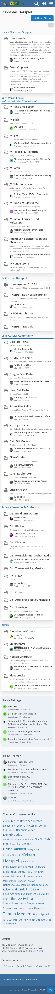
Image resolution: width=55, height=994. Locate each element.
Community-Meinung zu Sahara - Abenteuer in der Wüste (33, 448)
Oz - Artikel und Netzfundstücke (30, 599)
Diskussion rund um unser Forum (30, 481)
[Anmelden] (44, 3)
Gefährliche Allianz (23, 365)
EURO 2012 (19, 497)
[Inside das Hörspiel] (13, 4)
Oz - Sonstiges (18, 607)
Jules (6, 871)
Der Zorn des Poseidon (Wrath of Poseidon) (33, 416)
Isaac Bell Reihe (19, 390)
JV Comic (15, 168)
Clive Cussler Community (17, 335)
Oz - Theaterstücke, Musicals (28, 568)
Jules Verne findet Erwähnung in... (31, 210)
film (5, 844)
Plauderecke (17, 675)
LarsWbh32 (37, 950)
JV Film (14, 135)
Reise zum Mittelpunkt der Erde (20, 893)
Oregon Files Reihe (21, 374)
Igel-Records (27, 861)
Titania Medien (17, 913)
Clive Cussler (18, 457)
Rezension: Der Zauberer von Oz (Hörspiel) (33, 559)
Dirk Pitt (38, 839)
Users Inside (17, 38)
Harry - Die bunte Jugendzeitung (24, 731)
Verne (22, 919)
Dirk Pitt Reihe (19, 342)
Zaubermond (9, 923)
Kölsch (6, 876)
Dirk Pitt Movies (20, 441)
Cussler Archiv (19, 489)
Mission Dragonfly (23, 349)
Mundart (22, 880)
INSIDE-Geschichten (22, 313)
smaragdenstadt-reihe (25, 533)
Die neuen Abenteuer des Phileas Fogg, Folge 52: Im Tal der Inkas (33, 159)
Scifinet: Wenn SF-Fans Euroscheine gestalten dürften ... (33, 194)
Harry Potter (34, 849)
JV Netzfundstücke (21, 184)
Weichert (18, 126)
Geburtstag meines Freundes (28, 614)
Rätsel (6, 898)
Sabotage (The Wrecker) (25, 397)
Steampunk (10, 908)
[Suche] (36, 4)
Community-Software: (27, 990)
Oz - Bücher (17, 526)
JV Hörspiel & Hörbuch (24, 151)
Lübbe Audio (19, 876)
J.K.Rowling (39, 866)
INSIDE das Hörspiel (14, 278)
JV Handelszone (19, 263)
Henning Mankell (11, 855)
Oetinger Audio (11, 884)
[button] (51, 25)
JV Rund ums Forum (22, 106)
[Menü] (51, 4)
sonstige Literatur (21, 473)
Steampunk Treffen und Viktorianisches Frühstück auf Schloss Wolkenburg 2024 (33, 254)
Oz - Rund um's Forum (24, 513)
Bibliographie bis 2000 (19, 776)
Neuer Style (20, 517)
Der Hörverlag (12, 835)
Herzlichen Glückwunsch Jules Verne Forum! (33, 110)
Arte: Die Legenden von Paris (28, 229)
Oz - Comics (17, 592)
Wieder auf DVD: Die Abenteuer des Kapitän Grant (33, 143)
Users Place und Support (16, 32)
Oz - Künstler (18, 542)
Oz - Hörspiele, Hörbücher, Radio (30, 555)
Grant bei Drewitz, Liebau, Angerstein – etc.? (29, 739)
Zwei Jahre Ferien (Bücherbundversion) (27, 769)
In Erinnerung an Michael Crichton (31, 432)
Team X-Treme (25, 908)
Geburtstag (14, 844)
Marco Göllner (35, 876)
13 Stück (12, 797)
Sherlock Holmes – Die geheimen (23, 903)
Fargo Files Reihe (20, 406)
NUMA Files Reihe (21, 358)
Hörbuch (28, 854)
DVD (47, 839)
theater (38, 908)
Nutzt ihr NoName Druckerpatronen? (36, 648)
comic (42, 825)
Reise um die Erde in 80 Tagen (21, 889)
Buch (19, 825)
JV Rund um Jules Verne (24, 203)
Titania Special (41, 914)
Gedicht (26, 844)
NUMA (31, 880)
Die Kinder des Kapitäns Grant (18, 839)
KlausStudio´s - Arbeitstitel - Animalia (33, 666)
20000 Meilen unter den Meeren (22, 821)
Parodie (25, 884)
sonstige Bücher (20, 425)
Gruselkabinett (14, 849)
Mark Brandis (9, 880)
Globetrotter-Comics (22, 631)
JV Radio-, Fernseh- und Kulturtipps (24, 220)
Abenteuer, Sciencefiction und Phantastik (28, 240)
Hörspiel (11, 861)
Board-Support (19, 67)
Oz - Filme (16, 576)
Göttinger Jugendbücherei (21, 761)
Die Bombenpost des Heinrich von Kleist (33, 685)
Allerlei (5, 625)
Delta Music (9, 830)
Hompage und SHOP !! (23, 284)
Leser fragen (20, 635)
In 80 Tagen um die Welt (18, 866)
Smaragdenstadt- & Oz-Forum (20, 507)
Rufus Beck (44, 894)
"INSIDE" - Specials (21, 326)
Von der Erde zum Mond (39, 919)
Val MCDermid (10, 919)
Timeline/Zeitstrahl (23, 464)
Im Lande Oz (20, 583)
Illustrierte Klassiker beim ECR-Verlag (32, 175)
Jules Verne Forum (12, 98)
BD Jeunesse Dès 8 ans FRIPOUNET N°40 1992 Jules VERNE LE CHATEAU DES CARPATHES (28, 787)
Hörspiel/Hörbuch (21, 656)
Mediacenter (17, 644)
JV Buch (14, 119)
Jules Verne (17, 872)
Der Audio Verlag (25, 830)
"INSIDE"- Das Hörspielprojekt (28, 294)
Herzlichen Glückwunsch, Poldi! (29, 58)
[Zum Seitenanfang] (50, 990)
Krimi (41, 871)
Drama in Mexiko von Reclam (22, 713)
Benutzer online (11, 960)
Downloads (19, 304)
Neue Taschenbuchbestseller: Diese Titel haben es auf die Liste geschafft (33, 381)
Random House (40, 884)
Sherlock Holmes (22, 898)
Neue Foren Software (24, 87)
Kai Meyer (32, 871)
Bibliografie (9, 825)
